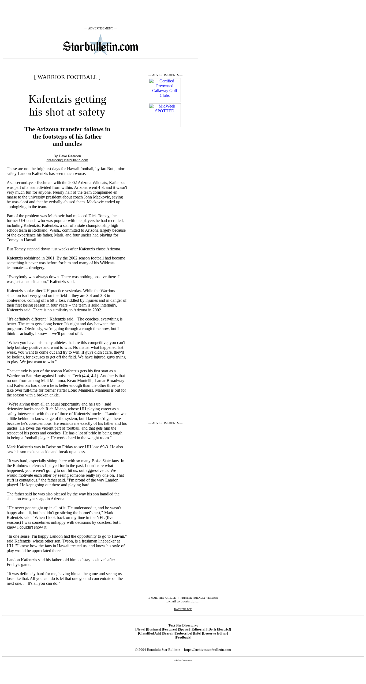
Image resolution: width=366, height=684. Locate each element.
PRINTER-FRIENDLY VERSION (199, 597)
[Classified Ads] (149, 633)
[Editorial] (199, 629)
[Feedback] (183, 637)
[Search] (168, 633)
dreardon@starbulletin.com (67, 160)
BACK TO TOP (183, 609)
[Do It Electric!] (219, 629)
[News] (140, 629)
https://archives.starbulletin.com (207, 650)
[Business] (153, 629)
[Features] (169, 629)
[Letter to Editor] (215, 633)
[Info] (197, 633)
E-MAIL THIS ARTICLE (162, 597)
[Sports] (184, 629)
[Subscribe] (183, 633)
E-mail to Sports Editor (183, 601)
